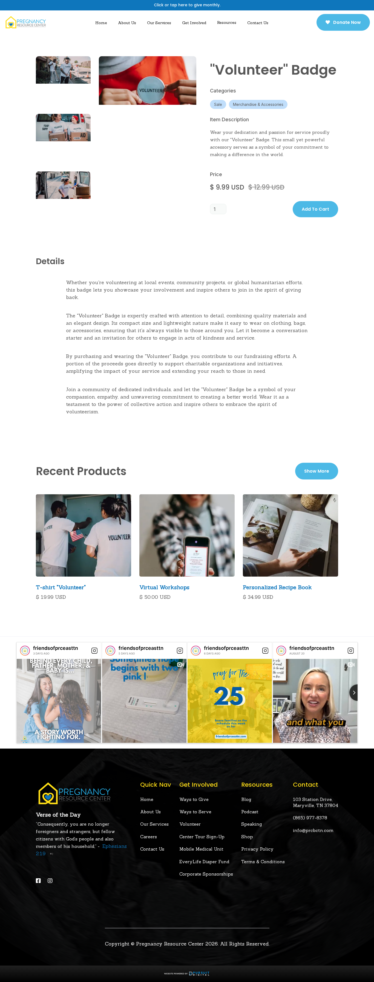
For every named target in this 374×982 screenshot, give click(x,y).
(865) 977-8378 (310, 817)
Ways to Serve (195, 811)
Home (101, 22)
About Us (150, 811)
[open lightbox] (63, 81)
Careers (148, 836)
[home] (25, 22)
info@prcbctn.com (313, 830)
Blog (246, 799)
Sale (218, 104)
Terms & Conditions (263, 861)
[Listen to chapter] (50, 853)
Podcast (249, 811)
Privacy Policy (257, 849)
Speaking (251, 824)
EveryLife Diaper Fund (204, 861)
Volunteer (190, 824)
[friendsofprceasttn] (25, 650)
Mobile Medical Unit (201, 849)
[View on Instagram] (94, 650)
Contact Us (257, 22)
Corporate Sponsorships (206, 874)
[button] (127, 22)
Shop (247, 836)
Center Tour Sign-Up (202, 836)
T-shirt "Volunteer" (61, 587)
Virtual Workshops (164, 587)
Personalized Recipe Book (277, 587)
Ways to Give (194, 799)
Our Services (159, 22)
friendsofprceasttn (55, 648)
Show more (316, 471)
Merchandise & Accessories (258, 104)
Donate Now (343, 22)
